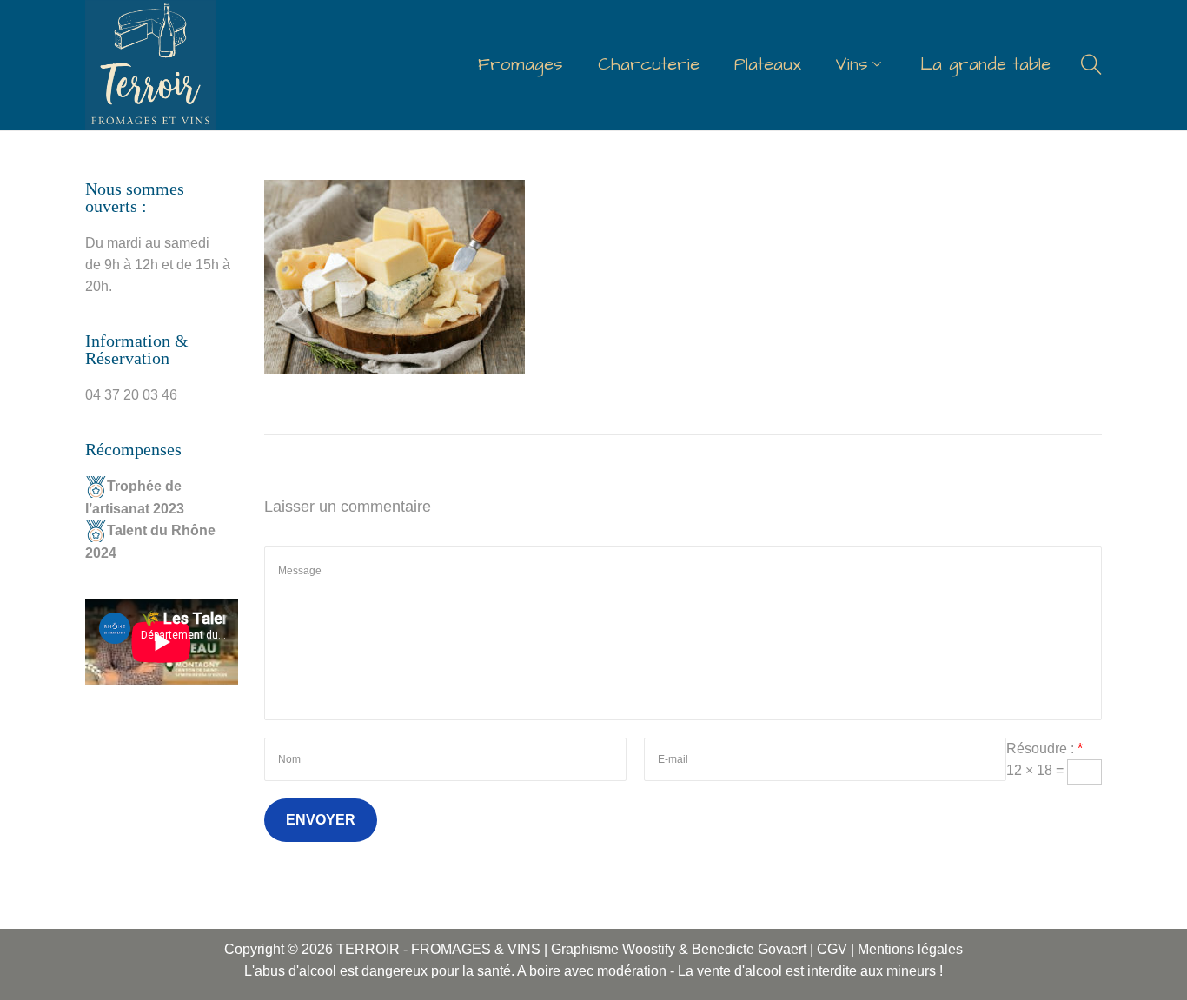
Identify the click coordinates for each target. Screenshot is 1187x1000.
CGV (832, 949)
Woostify (648, 949)
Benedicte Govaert (751, 949)
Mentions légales (910, 949)
